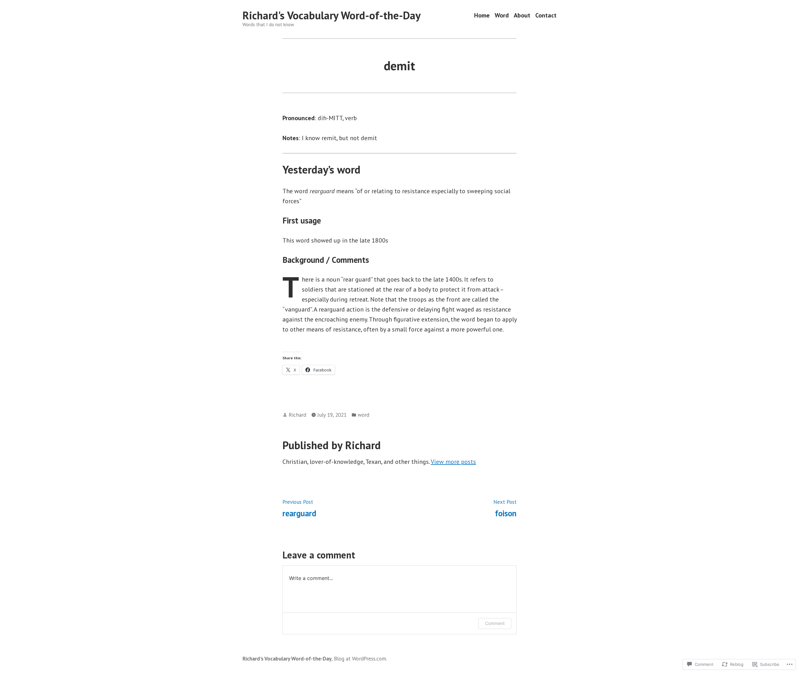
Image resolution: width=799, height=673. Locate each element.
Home (482, 15)
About (522, 15)
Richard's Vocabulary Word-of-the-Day (332, 15)
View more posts (453, 462)
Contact (545, 15)
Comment (495, 623)
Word (502, 15)
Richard (297, 414)
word (363, 414)
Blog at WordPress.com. (360, 658)
